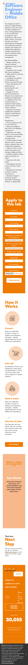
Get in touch (14, 444)
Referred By (14, 258)
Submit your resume (10, 552)
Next (22, 525)
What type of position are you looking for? (14, 236)
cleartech (10, 3)
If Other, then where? (14, 252)
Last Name (14, 217)
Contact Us (9, 580)
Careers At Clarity (12, 584)
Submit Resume (11, 587)
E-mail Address (14, 223)
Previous (6, 525)
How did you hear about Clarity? (14, 244)
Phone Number (14, 229)
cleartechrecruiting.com (8, 663)
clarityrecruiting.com (7, 661)
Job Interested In (14, 264)
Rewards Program (14, 607)
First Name (14, 210)
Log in (18, 574)
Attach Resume (14, 270)
